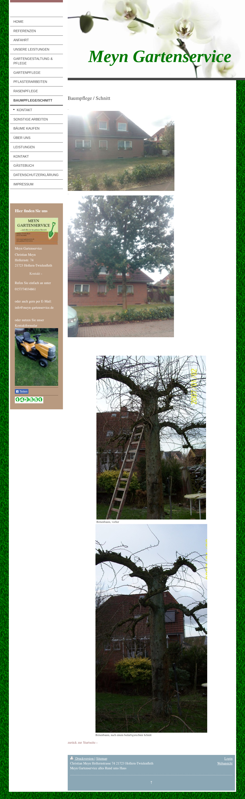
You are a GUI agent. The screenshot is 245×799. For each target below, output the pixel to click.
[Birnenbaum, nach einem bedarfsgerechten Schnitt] (151, 628)
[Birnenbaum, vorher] (151, 437)
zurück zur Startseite (81, 742)
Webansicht (225, 763)
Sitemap (101, 758)
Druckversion (84, 758)
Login (228, 758)
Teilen (23, 391)
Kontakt (34, 273)
